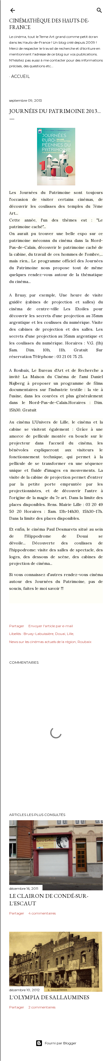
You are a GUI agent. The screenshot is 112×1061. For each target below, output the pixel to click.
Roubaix (84, 642)
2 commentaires (41, 1007)
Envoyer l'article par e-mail (50, 626)
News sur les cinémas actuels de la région (42, 642)
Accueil (20, 76)
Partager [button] (16, 626)
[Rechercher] (99, 9)
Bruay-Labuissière (38, 633)
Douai (60, 633)
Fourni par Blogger (60, 1043)
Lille (70, 633)
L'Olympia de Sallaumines (49, 997)
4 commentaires (42, 913)
